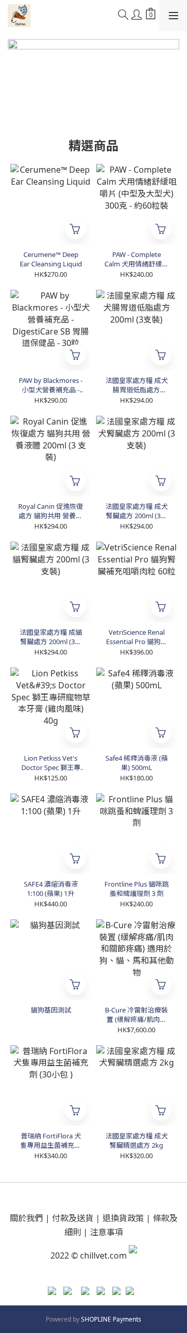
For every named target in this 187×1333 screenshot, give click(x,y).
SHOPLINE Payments (111, 1319)
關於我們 (26, 1218)
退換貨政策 (123, 1218)
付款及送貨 (73, 1218)
